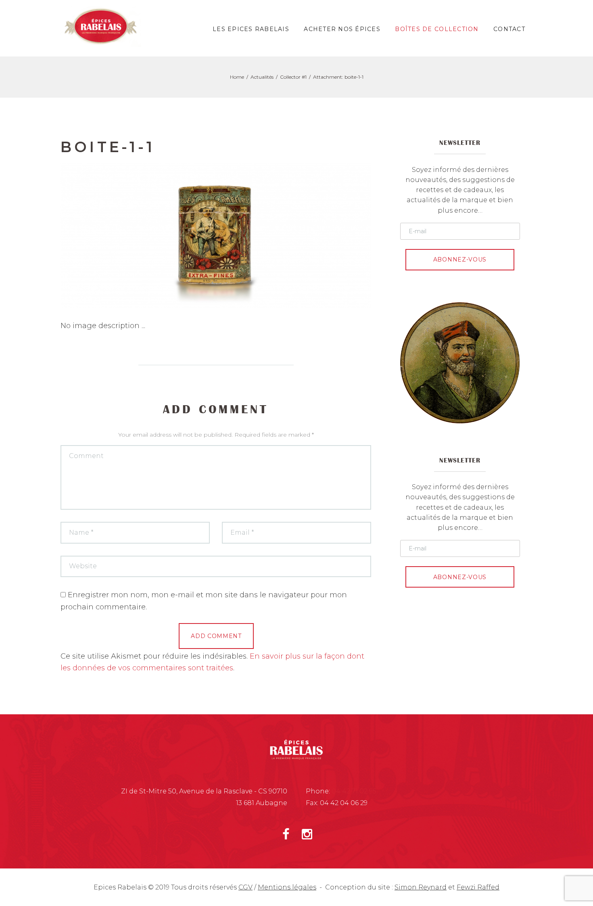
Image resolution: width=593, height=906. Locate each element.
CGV (245, 887)
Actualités (262, 77)
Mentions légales (287, 887)
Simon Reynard (421, 887)
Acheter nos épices (342, 29)
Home (237, 77)
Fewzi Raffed (478, 887)
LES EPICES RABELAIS (251, 29)
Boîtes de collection (436, 29)
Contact (509, 29)
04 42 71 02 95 (354, 791)
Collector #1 (293, 77)
